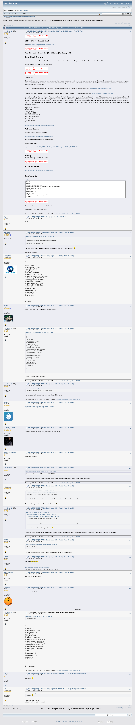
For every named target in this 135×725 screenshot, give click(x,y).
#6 (130, 329)
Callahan (7, 587)
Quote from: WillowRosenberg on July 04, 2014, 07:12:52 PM (41, 544)
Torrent (27, 13)
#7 (130, 384)
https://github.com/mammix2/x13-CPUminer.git (39, 170)
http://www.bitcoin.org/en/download (100, 88)
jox (5, 486)
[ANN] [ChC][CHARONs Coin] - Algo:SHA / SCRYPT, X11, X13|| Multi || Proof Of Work (75, 20)
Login (22, 16)
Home (8, 16)
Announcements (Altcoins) (38, 20)
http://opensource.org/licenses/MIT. (102, 93)
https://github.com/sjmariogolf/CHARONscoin (39, 136)
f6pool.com (7, 217)
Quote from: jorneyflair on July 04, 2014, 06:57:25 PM (39, 332)
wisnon (6, 402)
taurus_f (6, 673)
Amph (6, 305)
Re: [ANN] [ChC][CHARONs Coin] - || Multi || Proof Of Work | (47, 217)
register (26, 10)
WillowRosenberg (10, 452)
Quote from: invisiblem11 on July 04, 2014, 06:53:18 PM (40, 236)
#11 (130, 468)
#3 (130, 233)
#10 (130, 453)
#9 (130, 428)
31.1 (24, 13)
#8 (130, 403)
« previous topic (119, 23)
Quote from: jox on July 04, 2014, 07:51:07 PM (37, 512)
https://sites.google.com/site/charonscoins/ (41, 44)
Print (129, 25)
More (32, 16)
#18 (130, 613)
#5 (130, 306)
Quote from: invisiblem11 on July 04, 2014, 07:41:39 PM (40, 490)
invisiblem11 (8, 31)
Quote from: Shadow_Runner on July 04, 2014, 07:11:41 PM (41, 471)
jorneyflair (7, 256)
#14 (130, 541)
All (12, 25)
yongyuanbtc (8, 572)
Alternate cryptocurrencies (21, 20)
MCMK (6, 540)
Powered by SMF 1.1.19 (58, 721)
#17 (130, 588)
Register (27, 16)
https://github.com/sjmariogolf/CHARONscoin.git (39, 125)
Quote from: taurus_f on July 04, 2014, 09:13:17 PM (39, 693)
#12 (130, 487)
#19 (130, 674)
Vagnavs (7, 232)
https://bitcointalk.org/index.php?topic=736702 (68, 213)
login (20, 10)
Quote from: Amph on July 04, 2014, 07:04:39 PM (38, 388)
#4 (130, 256)
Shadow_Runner (9, 427)
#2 (130, 217)
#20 (130, 689)
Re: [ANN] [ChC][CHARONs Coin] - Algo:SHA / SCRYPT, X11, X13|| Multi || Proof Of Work (57, 673)
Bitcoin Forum (7, 20)
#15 (130, 557)
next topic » (127, 23)
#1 (130, 32)
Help (13, 16)
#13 (130, 509)
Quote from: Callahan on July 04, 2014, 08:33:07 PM (39, 616)
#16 (130, 573)
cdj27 (6, 557)
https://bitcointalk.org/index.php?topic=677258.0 (39, 407)
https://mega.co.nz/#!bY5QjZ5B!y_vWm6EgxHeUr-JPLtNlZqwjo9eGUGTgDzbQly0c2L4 (51, 147)
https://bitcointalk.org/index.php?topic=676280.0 (37, 567)
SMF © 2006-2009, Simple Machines (74, 721)
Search (17, 16)
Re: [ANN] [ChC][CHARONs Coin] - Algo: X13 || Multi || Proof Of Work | (51, 232)
